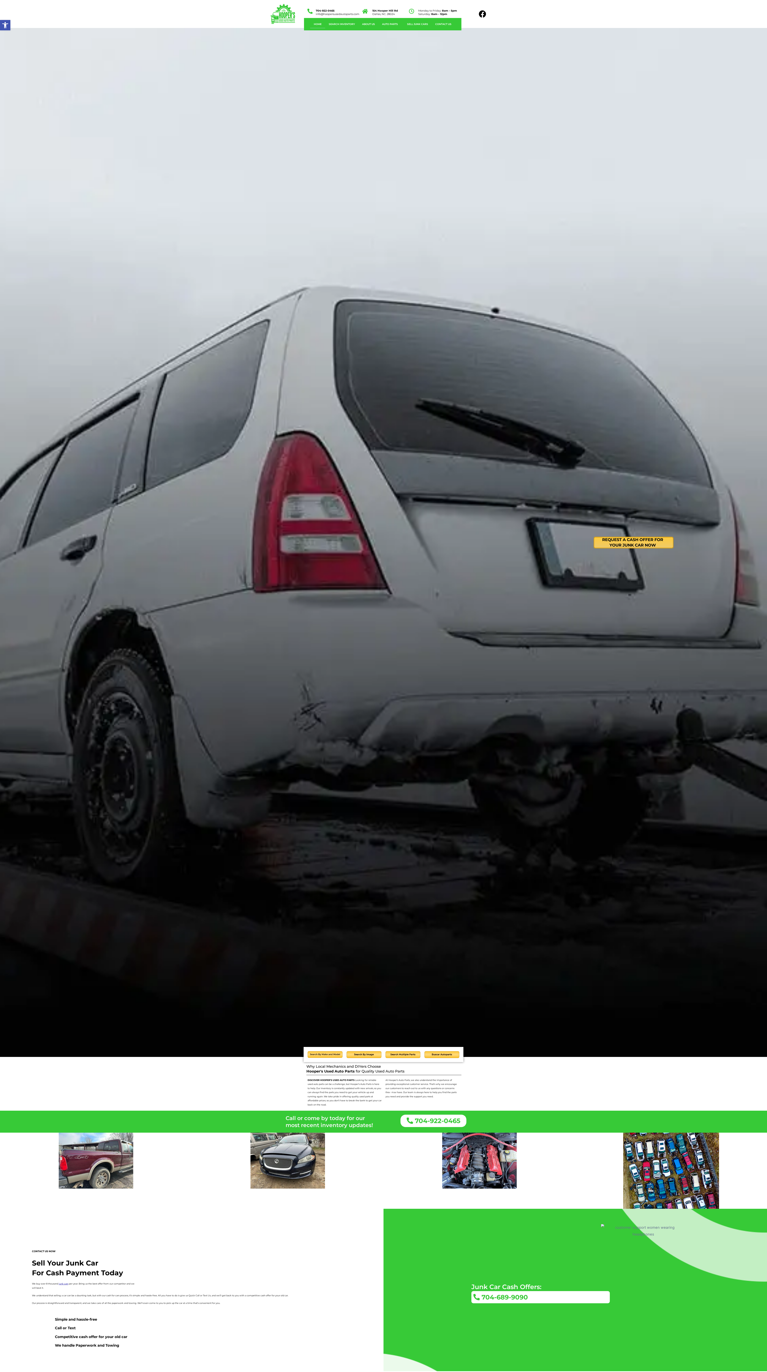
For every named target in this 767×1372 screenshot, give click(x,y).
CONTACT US (443, 24)
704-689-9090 (504, 1297)
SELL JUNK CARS (417, 24)
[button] (391, 24)
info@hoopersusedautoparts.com (337, 14)
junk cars (63, 1283)
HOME (318, 24)
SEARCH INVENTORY (342, 24)
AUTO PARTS (390, 24)
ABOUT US (368, 24)
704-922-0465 (325, 10)
